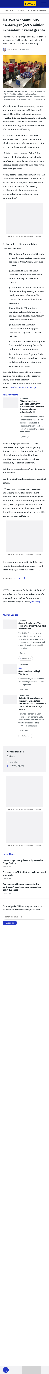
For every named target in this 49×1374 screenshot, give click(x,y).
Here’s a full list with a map (22, 387)
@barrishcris (14, 762)
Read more (11, 756)
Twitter (19, 578)
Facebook (14, 578)
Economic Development (37, 10)
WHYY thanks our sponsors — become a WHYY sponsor (24, 236)
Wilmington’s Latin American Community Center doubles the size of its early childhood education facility (32, 407)
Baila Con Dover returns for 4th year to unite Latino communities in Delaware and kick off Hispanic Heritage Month (32, 704)
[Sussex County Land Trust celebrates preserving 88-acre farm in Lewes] (10, 625)
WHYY (9, 4)
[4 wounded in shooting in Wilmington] (10, 669)
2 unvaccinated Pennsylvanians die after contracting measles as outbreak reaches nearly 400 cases (22, 887)
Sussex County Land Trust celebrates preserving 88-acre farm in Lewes (32, 626)
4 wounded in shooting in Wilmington (29, 672)
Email (24, 578)
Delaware (20, 10)
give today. (35, 601)
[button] (6, 1370)
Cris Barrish (13, 49)
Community (9, 10)
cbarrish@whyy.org (17, 765)
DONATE (31, 3)
